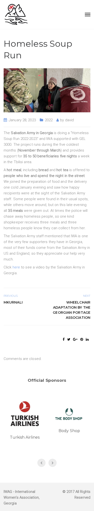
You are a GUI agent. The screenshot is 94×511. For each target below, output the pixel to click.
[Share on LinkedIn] (87, 339)
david (69, 120)
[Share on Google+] (75, 339)
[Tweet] (68, 339)
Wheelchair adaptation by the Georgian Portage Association (71, 310)
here (16, 267)
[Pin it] (81, 339)
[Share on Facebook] (64, 339)
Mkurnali (13, 302)
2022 (49, 120)
